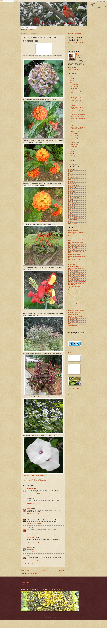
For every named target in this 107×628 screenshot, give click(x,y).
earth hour (70, 181)
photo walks (29, 480)
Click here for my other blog (74, 33)
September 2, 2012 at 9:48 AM (33, 513)
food (69, 189)
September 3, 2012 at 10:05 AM (34, 561)
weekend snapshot (72, 223)
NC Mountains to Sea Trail (74, 312)
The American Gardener (73, 301)
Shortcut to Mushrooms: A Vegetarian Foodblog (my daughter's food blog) (76, 309)
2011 (71, 149)
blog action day (71, 175)
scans (69, 213)
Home (44, 570)
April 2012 (73, 140)
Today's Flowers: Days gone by (78, 92)
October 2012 (74, 88)
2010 (71, 151)
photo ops (70, 205)
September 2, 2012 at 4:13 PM (33, 542)
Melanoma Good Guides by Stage (76, 275)
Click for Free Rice (72, 249)
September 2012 (75, 91)
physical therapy (72, 211)
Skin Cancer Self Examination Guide (76, 42)
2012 (71, 82)
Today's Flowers (43, 480)
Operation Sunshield (73, 277)
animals (70, 169)
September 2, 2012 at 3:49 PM (33, 533)
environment (71, 183)
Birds (69, 173)
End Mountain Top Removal (74, 293)
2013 (71, 80)
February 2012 (74, 144)
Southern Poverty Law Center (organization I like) (75, 317)
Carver (79, 54)
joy (27, 555)
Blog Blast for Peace (73, 321)
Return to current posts (26, 582)
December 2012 (75, 84)
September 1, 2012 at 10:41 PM (34, 493)
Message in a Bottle (72, 319)
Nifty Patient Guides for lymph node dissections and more (76, 260)
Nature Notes (71, 201)
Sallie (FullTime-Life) (32, 537)
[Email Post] (40, 479)
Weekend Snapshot (72, 325)
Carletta (28, 527)
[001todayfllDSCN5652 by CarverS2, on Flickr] (43, 351)
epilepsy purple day (72, 185)
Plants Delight (71, 307)
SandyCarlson (30, 488)
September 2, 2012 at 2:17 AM (33, 503)
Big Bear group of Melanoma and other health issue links (75, 236)
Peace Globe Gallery (73, 247)
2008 (71, 156)
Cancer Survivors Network (74, 254)
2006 (71, 160)
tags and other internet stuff (74, 217)
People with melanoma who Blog (75, 245)
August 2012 (74, 131)
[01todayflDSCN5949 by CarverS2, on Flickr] (43, 222)
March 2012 (74, 142)
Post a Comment (29, 563)
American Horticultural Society (75, 305)
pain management (72, 203)
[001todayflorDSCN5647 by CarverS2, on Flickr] (43, 265)
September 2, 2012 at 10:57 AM (34, 523)
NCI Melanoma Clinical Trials (75, 266)
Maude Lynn (30, 547)
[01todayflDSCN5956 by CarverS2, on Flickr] (43, 181)
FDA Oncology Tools (73, 271)
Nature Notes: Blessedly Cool (77, 116)
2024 (71, 76)
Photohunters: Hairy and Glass (78, 114)
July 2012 (73, 133)
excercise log (71, 187)
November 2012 (75, 86)
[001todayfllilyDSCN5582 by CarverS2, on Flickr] (43, 309)
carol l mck (29, 508)
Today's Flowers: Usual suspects (76, 101)
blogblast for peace (72, 177)
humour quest (71, 193)
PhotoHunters (71, 323)
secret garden (36, 480)
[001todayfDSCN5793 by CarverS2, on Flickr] (43, 395)
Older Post (62, 570)
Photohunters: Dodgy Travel (77, 95)
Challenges (70, 179)
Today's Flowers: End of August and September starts (78, 128)
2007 (71, 158)
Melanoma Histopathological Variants (76, 273)
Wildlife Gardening (72, 303)
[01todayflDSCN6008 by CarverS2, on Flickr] (43, 138)
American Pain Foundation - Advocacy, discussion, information (76, 287)
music (69, 199)
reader (69, 352)
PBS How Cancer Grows (74, 279)
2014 (71, 78)
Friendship (70, 191)
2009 (71, 153)
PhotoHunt (70, 209)
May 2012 (73, 138)
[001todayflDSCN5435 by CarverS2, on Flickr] (43, 473)
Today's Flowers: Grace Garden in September (78, 119)
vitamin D (70, 221)
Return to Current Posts (73, 395)
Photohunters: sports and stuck (78, 121)
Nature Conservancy (73, 295)
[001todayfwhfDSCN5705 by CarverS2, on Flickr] (43, 433)
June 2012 (73, 135)
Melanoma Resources (73, 230)
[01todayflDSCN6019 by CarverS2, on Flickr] (43, 97)
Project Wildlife (71, 299)
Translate (32, 29)
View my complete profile (74, 69)
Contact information (72, 393)
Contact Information (72, 47)
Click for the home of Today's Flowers (34, 475)
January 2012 (74, 146)
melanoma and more (73, 197)
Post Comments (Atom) (33, 573)
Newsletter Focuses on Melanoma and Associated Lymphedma (76, 290)
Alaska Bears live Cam (73, 314)
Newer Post (25, 570)
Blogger (60, 617)
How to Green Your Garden (74, 297)
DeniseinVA (29, 518)
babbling (70, 171)
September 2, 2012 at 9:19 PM (33, 551)
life (69, 195)
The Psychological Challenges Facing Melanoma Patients (76, 263)
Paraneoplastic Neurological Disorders (77, 281)
